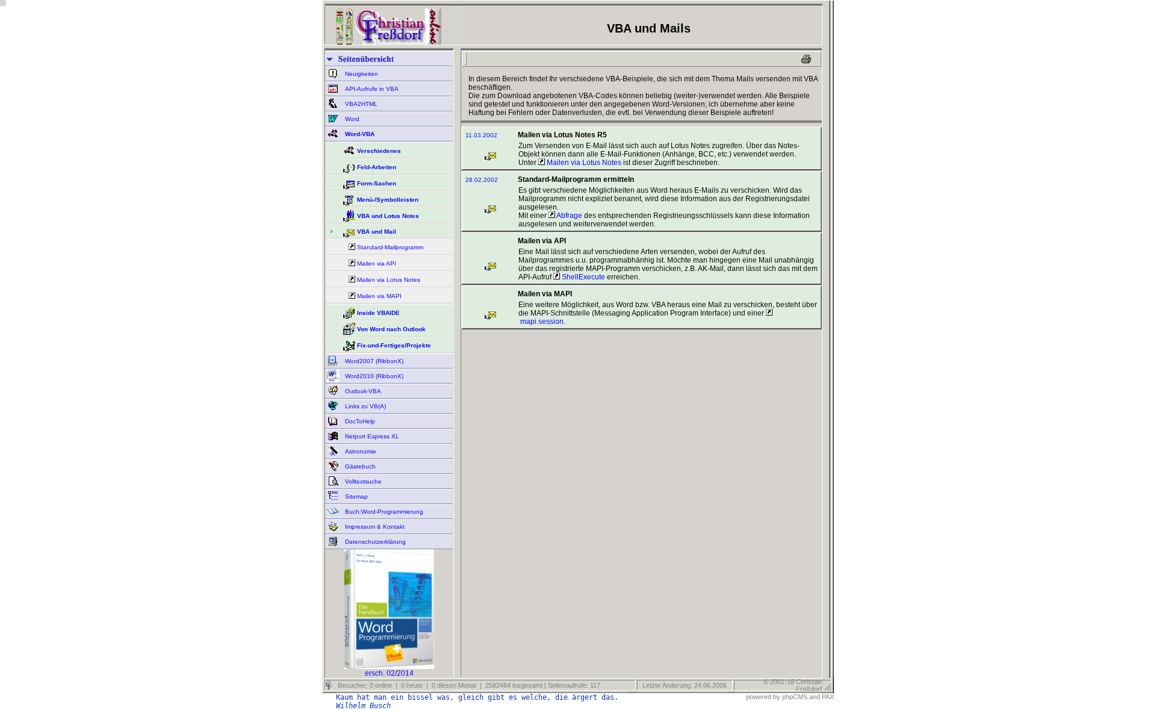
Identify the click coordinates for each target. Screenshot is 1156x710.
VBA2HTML (360, 104)
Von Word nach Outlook (391, 329)
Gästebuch (359, 466)
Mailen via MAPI (379, 296)
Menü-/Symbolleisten (387, 199)
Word (351, 119)
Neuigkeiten (360, 73)
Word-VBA (358, 134)
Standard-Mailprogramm (390, 247)
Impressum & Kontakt (374, 526)
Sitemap (355, 496)
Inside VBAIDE (378, 313)
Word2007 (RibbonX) (373, 361)
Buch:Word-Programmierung (383, 511)
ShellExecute (582, 277)
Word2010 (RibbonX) (373, 376)
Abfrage (568, 215)
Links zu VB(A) (364, 406)
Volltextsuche (362, 481)
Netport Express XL (371, 436)
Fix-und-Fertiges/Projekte (394, 345)
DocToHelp (359, 421)
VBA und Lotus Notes (388, 216)
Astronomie (359, 451)
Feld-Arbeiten (376, 167)
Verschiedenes (379, 151)
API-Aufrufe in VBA (371, 89)
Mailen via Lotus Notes (388, 279)
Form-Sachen (376, 183)
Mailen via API (376, 263)
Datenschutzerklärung (374, 541)
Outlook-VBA (362, 391)
